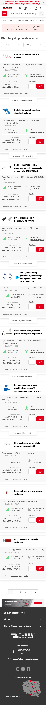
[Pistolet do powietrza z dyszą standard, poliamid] (6, 112)
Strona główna (8, 20)
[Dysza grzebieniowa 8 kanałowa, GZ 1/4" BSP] (6, 219)
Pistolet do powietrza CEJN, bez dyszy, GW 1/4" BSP (22, 288)
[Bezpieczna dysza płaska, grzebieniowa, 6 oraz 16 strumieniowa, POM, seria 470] (6, 388)
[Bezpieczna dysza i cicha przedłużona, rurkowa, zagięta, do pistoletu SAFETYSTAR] (6, 168)
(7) (23, 100)
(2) (23, 156)
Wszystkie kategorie (24, 20)
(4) (23, 433)
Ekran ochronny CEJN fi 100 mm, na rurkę (18, 453)
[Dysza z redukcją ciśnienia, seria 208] (6, 541)
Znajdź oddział (12, 696)
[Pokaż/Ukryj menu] (4, 13)
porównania (14, 93)
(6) (23, 321)
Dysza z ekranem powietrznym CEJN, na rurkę (19, 501)
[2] (35, 591)
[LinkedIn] (23, 670)
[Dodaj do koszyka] (40, 86)
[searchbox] (23, 13)
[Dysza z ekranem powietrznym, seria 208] (6, 493)
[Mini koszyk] (41, 8)
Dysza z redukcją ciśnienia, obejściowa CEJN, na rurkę (23, 549)
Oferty (26, 93)
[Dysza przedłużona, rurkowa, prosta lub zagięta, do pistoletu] (6, 332)
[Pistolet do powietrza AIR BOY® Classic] (6, 56)
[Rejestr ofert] (36, 8)
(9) (23, 376)
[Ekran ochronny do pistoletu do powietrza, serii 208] (6, 444)
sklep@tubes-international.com (25, 659)
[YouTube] (17, 670)
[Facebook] (28, 670)
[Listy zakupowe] (30, 8)
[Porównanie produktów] (25, 8)
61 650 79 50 (24, 650)
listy (20, 93)
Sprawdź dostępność (37, 76)
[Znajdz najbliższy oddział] (23, 606)
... (25, 592)
